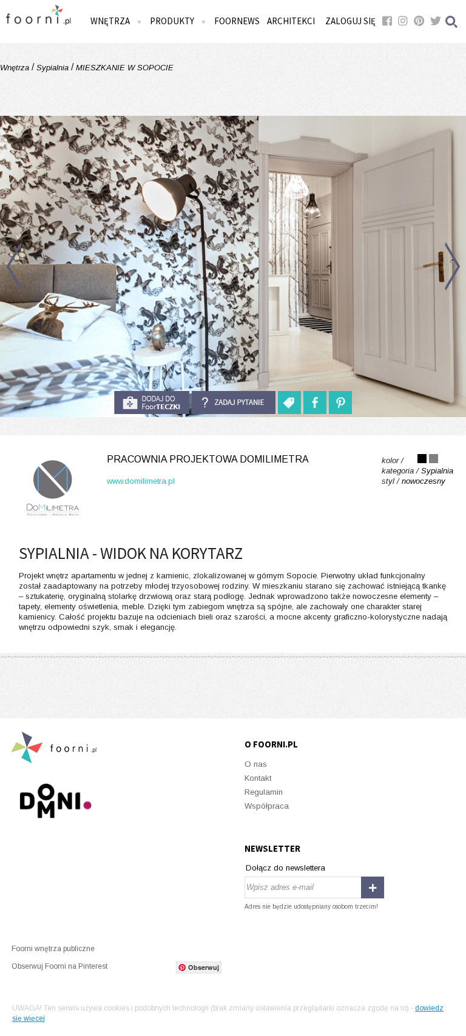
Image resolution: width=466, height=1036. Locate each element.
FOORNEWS (237, 21)
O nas (256, 764)
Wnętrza (16, 67)
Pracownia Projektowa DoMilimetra (208, 459)
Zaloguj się (350, 21)
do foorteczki (151, 402)
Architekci (291, 21)
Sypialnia (52, 67)
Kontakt (258, 778)
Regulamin (264, 792)
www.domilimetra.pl (141, 481)
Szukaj (452, 21)
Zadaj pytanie (233, 402)
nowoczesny (423, 481)
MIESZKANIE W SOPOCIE (123, 67)
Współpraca (267, 805)
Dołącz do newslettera (285, 867)
